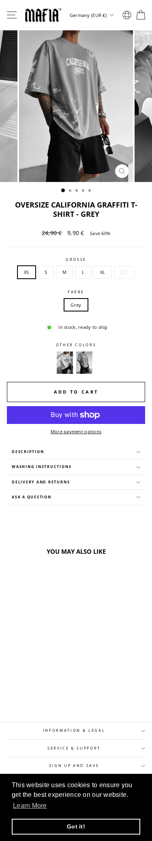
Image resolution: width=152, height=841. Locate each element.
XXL (124, 272)
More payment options (76, 431)
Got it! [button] (76, 826)
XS (26, 272)
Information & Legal (74, 730)
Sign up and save (74, 765)
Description (28, 451)
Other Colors (76, 345)
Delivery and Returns (41, 482)
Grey (76, 305)
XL (102, 272)
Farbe (76, 292)
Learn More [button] (30, 805)
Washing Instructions (41, 466)
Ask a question (31, 497)
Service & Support (74, 748)
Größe (76, 259)
